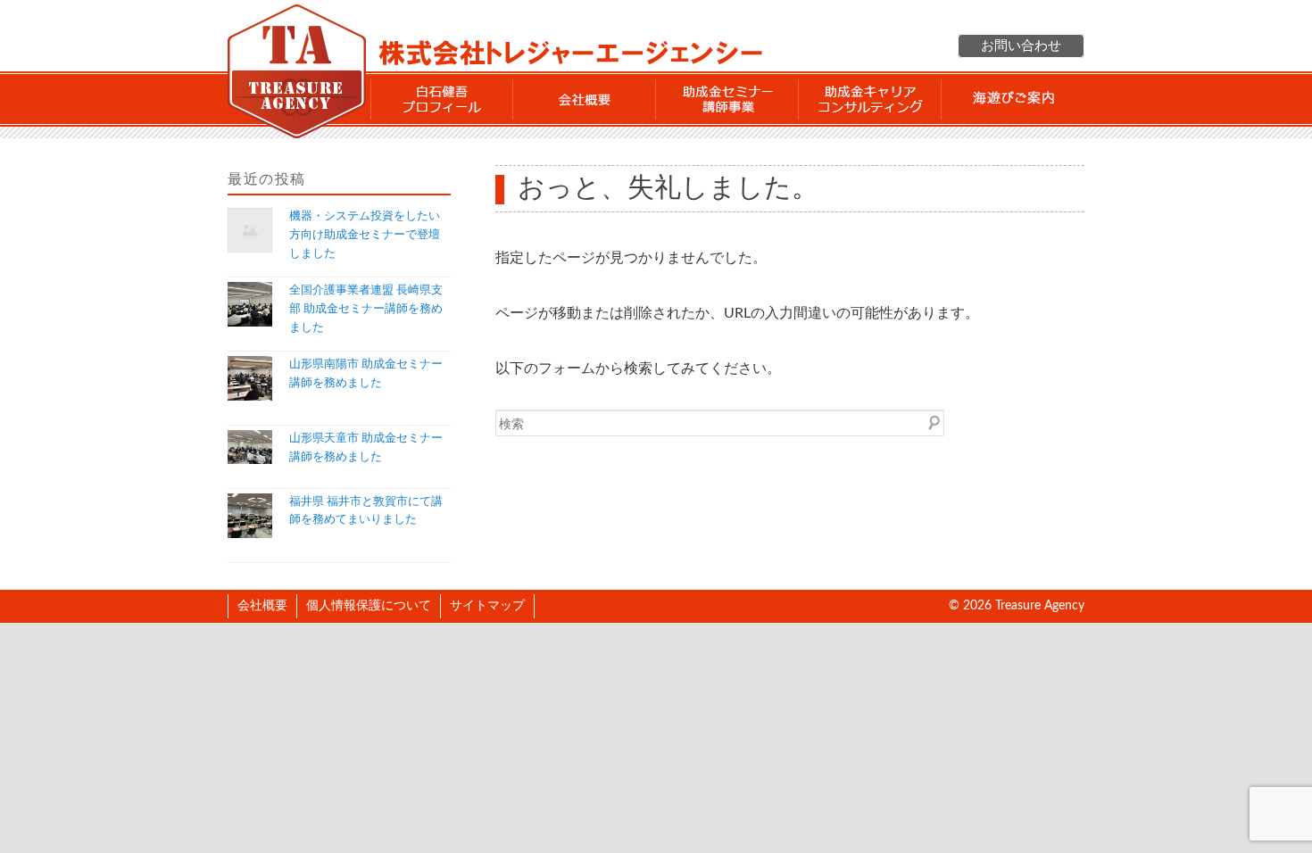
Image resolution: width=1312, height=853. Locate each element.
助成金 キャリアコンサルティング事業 (870, 99)
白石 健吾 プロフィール (441, 99)
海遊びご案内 (1013, 99)
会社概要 (584, 99)
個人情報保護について (368, 606)
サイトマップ (487, 606)
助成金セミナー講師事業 (727, 99)
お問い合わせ (1021, 46)
